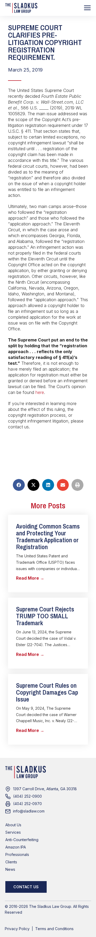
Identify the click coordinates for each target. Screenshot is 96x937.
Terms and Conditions (54, 928)
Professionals (17, 854)
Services (13, 832)
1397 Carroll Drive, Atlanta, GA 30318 (45, 789)
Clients (11, 862)
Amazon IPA (15, 847)
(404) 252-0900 (27, 796)
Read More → (30, 578)
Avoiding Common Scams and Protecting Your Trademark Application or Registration (48, 536)
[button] (19, 485)
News (10, 869)
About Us (13, 825)
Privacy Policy (17, 928)
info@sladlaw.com (29, 811)
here (39, 392)
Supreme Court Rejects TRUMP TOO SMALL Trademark (45, 616)
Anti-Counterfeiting (21, 839)
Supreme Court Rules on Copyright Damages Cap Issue (47, 692)
